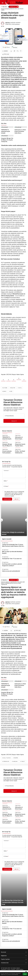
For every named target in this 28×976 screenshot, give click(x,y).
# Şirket (4, 391)
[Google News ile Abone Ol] (6, 47)
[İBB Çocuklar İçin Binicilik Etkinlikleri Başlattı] (14, 551)
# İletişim (4, 387)
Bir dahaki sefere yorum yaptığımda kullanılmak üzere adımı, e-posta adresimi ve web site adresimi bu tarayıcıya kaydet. (14, 494)
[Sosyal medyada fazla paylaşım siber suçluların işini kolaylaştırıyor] (7, 451)
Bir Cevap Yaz (6, 461)
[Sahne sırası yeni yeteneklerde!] (14, 570)
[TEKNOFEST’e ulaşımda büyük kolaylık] (7, 130)
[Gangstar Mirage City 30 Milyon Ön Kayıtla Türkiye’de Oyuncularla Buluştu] (7, 138)
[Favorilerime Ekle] (11, 51)
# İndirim (15, 757)
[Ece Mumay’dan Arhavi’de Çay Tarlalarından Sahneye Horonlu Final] (14, 890)
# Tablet (22, 761)
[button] (2, 7)
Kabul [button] (25, 974)
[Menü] (2, 2)
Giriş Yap (16, 499)
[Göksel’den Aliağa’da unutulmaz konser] (14, 520)
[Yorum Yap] (14, 51)
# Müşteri (12, 387)
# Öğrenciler (5, 761)
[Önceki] (2, 520)
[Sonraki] (26, 520)
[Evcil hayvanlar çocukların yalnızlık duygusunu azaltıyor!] (14, 564)
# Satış (19, 387)
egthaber (7, 22)
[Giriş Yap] (4, 7)
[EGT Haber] (14, 2)
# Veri (10, 391)
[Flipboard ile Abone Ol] (14, 47)
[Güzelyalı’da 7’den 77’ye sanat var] (14, 558)
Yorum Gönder (7, 499)
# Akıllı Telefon (6, 757)
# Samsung (15, 761)
